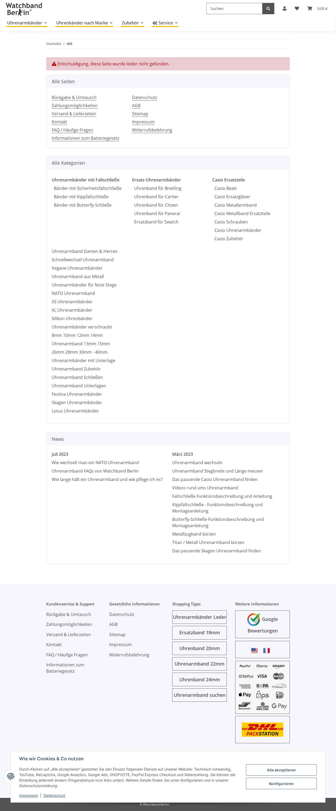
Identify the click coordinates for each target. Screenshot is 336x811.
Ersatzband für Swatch (155, 222)
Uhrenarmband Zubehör (76, 369)
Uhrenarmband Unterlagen (79, 386)
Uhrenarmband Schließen (77, 377)
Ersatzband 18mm (199, 632)
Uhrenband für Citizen (155, 205)
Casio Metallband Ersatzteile (241, 213)
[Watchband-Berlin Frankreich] (268, 650)
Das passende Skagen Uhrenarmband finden (216, 551)
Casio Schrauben (230, 222)
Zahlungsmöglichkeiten (75, 105)
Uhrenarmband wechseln (197, 462)
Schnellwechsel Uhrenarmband (83, 260)
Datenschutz (54, 795)
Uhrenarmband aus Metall (78, 276)
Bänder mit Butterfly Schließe (82, 205)
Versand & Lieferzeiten (74, 114)
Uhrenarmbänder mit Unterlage (83, 360)
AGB (136, 105)
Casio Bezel (224, 188)
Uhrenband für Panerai (156, 213)
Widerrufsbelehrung (152, 130)
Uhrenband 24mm (199, 679)
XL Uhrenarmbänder (72, 310)
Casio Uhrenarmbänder (236, 230)
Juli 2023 (60, 454)
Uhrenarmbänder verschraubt (82, 327)
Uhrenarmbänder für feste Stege (84, 285)
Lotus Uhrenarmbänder (75, 411)
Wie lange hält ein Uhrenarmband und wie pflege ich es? (107, 479)
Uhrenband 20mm (199, 648)
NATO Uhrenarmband (73, 293)
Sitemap (140, 114)
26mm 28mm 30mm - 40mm (80, 352)
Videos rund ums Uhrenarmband (205, 488)
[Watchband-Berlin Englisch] (256, 650)
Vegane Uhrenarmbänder (77, 268)
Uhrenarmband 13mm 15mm (81, 344)
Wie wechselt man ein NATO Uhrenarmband (95, 462)
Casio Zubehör (227, 239)
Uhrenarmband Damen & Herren (85, 251)
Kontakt (59, 122)
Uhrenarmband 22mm (199, 664)
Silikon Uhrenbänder (72, 318)
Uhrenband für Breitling (156, 188)
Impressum (28, 795)
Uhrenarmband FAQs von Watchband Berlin (95, 471)
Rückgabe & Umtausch (74, 97)
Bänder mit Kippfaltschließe (80, 197)
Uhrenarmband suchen (199, 695)
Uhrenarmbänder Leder (199, 617)
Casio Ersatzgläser (231, 197)
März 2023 (182, 454)
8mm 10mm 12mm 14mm (77, 335)
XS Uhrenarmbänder (72, 302)
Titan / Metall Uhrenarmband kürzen (208, 542)
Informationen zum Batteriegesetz (85, 138)
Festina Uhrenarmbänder (77, 394)
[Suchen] (268, 8)
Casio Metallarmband (234, 205)
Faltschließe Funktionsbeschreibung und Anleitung (222, 496)
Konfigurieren (281, 783)
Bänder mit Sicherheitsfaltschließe (87, 188)
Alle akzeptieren (281, 770)
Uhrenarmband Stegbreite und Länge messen (217, 471)
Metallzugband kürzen (194, 534)
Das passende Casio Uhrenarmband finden (215, 479)
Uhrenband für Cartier (155, 197)
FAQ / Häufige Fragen (72, 130)
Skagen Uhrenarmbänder (77, 402)
